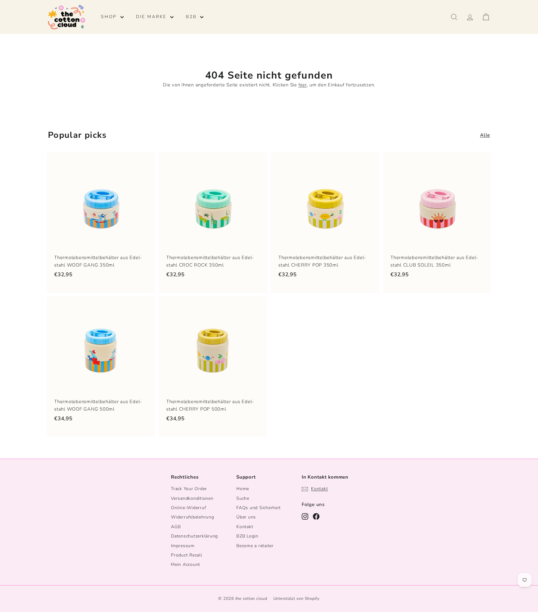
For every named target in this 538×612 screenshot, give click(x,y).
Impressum (183, 546)
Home (242, 489)
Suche (242, 498)
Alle (485, 135)
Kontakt (244, 527)
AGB (176, 527)
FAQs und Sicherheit (258, 508)
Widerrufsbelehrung (192, 517)
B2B (192, 17)
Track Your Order (189, 489)
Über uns (246, 517)
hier (303, 85)
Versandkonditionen (192, 498)
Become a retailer (255, 546)
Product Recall (186, 555)
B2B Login (247, 536)
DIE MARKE (152, 17)
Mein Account (185, 564)
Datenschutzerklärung (194, 536)
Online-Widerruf (188, 508)
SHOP (110, 17)
